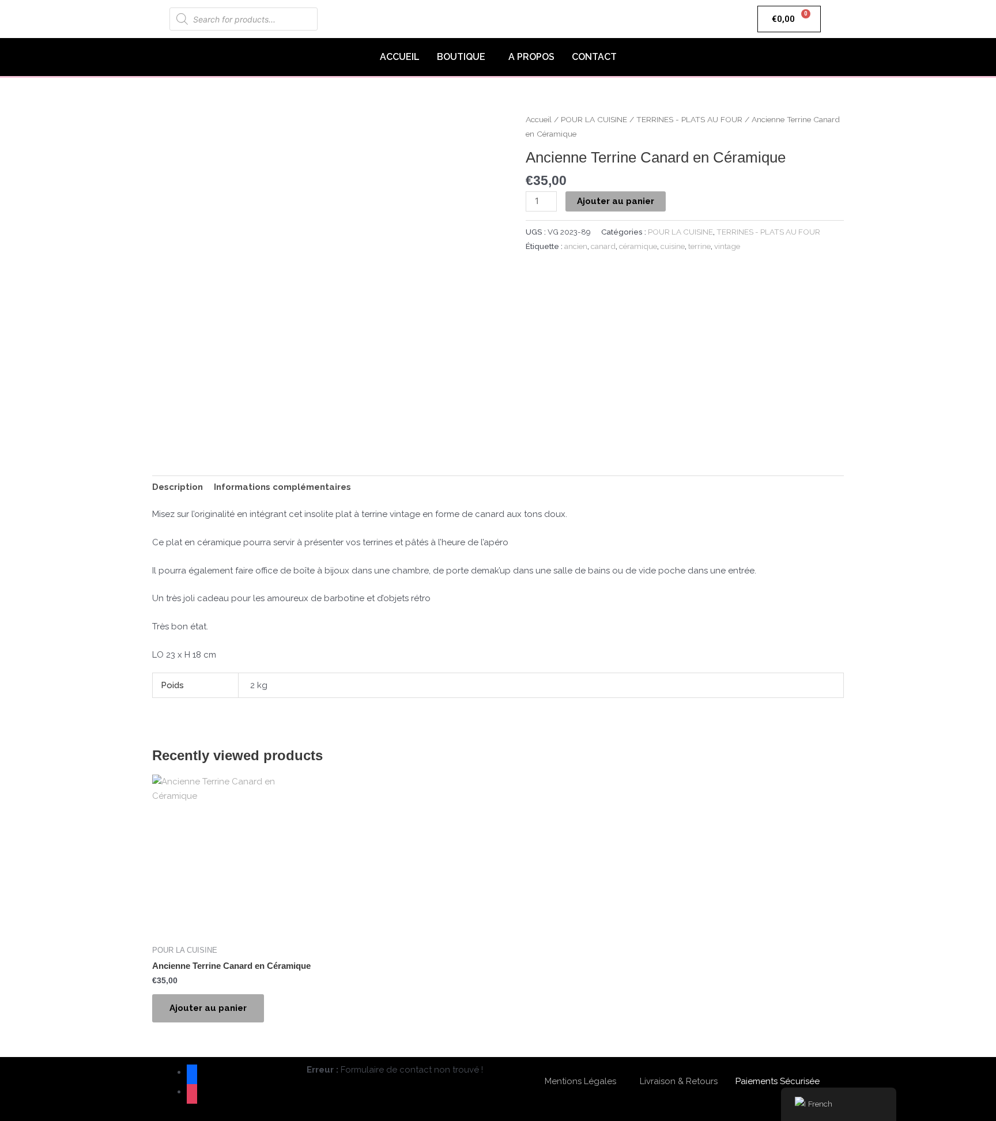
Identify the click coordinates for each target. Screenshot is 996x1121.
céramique (638, 246)
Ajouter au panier (615, 201)
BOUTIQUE (461, 56)
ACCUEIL (400, 56)
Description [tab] (177, 487)
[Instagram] (192, 1091)
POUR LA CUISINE (594, 119)
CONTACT (594, 56)
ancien (575, 246)
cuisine (673, 246)
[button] (464, 57)
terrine (699, 246)
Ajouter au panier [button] (208, 1008)
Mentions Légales (580, 1081)
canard (603, 246)
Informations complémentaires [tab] (282, 487)
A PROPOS (531, 56)
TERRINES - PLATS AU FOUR (689, 119)
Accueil (539, 119)
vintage (727, 246)
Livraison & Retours (679, 1081)
